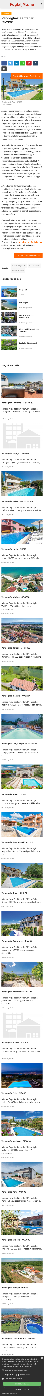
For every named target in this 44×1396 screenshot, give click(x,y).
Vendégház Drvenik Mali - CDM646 (18, 1338)
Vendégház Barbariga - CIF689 (15, 648)
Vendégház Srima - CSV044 (14, 1042)
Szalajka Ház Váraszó (28, 343)
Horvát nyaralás (18, 270)
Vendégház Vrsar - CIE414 (13, 794)
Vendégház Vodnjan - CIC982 (15, 1287)
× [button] (42, 1358)
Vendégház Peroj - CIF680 (13, 1192)
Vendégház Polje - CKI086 (13, 1093)
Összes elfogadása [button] (22, 1384)
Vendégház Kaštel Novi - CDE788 (17, 501)
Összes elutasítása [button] (22, 1389)
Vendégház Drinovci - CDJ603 (15, 1240)
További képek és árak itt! (25, 76)
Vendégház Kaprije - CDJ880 (15, 453)
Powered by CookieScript (9, 1393)
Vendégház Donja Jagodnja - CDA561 (19, 743)
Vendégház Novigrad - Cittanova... (17, 402)
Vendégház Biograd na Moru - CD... (18, 842)
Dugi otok (23, 290)
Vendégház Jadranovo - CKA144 (16, 991)
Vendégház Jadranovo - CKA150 (16, 941)
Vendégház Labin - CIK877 (13, 549)
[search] (41, 4)
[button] (2, 1370)
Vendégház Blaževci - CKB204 (15, 696)
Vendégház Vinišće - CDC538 (15, 597)
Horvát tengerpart (19, 265)
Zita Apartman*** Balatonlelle (26, 316)
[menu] (3, 4)
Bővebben (28, 1366)
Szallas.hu (8, 105)
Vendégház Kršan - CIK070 (14, 893)
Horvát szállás (34, 265)
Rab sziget (23, 303)
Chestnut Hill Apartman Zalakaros (29, 330)
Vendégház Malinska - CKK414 (16, 1141)
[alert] (22, 1376)
